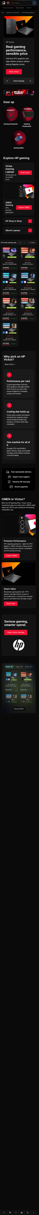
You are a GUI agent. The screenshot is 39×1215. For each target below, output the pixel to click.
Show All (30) (19, 709)
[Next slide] (30, 81)
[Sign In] (4, 1212)
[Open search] (20, 242)
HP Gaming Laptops (28, 12)
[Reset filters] (24, 242)
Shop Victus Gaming (15, 632)
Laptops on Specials (12, 12)
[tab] (9, 666)
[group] (10, 260)
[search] (22, 3)
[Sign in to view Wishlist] (16, 1212)
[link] (7, 8)
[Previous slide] (7, 81)
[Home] (2, 12)
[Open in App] (27, 1212)
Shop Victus (14, 72)
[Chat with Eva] (21, 1212)
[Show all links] (34, 8)
